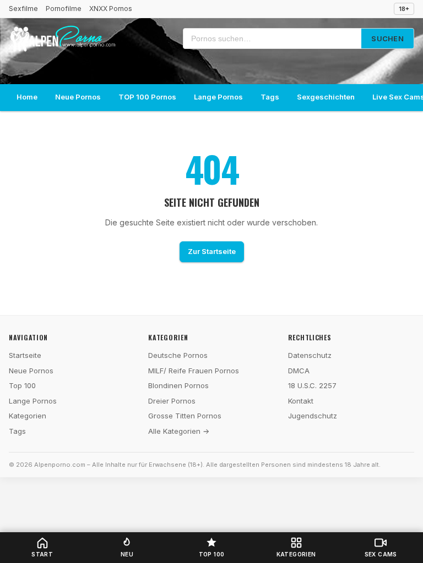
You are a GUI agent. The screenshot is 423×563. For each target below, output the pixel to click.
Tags (270, 96)
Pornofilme (64, 8)
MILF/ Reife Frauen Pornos (193, 370)
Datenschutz (310, 355)
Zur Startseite (212, 251)
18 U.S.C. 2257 (312, 385)
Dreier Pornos (172, 400)
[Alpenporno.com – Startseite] (62, 38)
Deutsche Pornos (178, 355)
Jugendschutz (312, 415)
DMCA (299, 370)
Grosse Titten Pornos (184, 415)
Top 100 (22, 385)
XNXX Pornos (110, 8)
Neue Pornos (78, 96)
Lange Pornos (218, 96)
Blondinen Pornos (178, 385)
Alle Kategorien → (178, 431)
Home (27, 96)
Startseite (25, 355)
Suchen (387, 38)
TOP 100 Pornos (147, 96)
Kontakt (300, 400)
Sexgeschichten (326, 96)
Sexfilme (23, 8)
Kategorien (27, 415)
